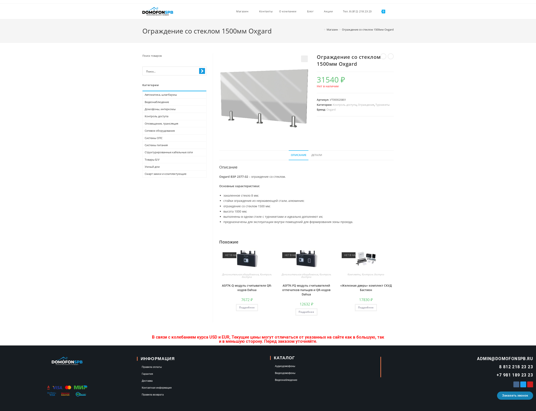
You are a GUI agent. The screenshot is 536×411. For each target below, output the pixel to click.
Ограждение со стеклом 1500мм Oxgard (368, 29)
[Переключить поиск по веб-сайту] (392, 11)
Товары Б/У (152, 159)
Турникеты (382, 105)
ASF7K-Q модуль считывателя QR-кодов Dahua (247, 287)
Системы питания (156, 145)
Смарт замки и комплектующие (165, 174)
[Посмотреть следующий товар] (391, 56)
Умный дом (152, 167)
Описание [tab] (298, 155)
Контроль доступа (345, 105)
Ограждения (366, 105)
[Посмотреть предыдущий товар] (383, 56)
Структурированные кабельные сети (169, 152)
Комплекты (354, 274)
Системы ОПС (153, 138)
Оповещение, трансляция (161, 123)
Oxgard (331, 109)
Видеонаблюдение (157, 102)
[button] (304, 58)
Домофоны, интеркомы (160, 109)
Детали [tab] (316, 155)
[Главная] (322, 29)
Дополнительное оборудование (240, 274)
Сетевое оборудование (160, 131)
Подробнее (247, 307)
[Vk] (516, 384)
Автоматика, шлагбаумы (161, 95)
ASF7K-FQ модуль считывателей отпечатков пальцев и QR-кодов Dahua (306, 289)
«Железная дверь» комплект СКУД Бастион (366, 287)
